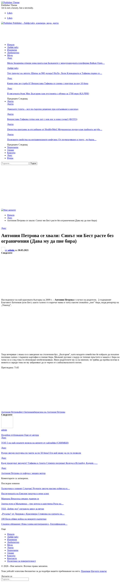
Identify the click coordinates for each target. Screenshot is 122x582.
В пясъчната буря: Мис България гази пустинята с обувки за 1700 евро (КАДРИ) (48, 93)
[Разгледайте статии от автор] (7, 427)
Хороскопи (12, 147)
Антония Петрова (10, 412)
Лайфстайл (12, 47)
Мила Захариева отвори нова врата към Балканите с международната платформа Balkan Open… (56, 63)
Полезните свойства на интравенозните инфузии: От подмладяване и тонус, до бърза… (51, 139)
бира (36, 412)
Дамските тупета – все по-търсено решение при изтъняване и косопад (42, 109)
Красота (11, 152)
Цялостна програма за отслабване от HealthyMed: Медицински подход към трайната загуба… (54, 129)
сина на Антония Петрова (52, 412)
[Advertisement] (55, 33)
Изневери (12, 50)
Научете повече (99, 571)
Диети (10, 101)
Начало (10, 44)
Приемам (85, 571)
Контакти (12, 558)
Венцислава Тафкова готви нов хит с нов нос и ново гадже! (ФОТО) (42, 119)
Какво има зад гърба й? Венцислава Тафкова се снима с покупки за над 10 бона (47, 83)
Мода (10, 55)
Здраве (10, 150)
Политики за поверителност (21, 561)
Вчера (10, 158)
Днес (9, 58)
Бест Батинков (26, 412)
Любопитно (13, 52)
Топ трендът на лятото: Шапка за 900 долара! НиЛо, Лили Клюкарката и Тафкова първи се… (54, 73)
